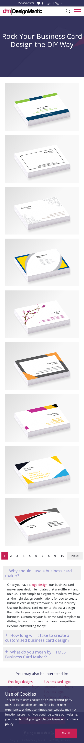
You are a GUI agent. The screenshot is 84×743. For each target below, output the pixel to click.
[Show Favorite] (38, 3)
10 (62, 556)
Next (74, 556)
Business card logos (57, 682)
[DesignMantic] (22, 11)
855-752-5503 (26, 3)
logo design (39, 585)
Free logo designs (20, 682)
